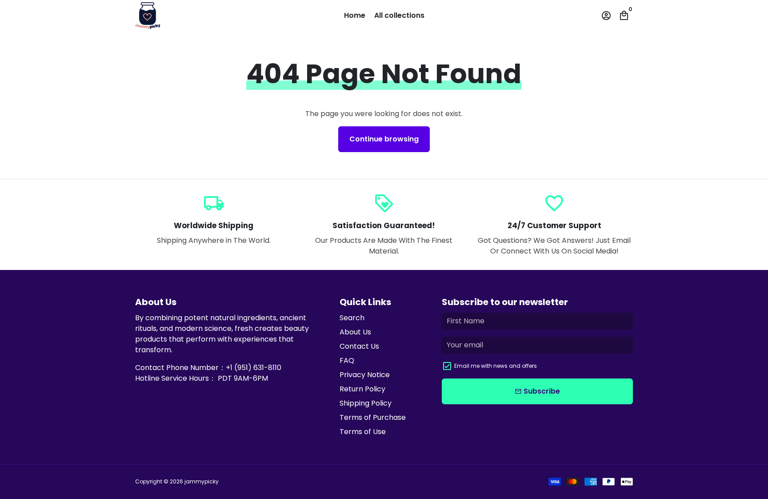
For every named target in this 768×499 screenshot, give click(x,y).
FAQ (347, 360)
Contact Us (359, 346)
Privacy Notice (365, 375)
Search (352, 318)
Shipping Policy (366, 403)
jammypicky (201, 481)
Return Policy (362, 389)
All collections (399, 15)
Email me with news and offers (495, 366)
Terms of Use (363, 432)
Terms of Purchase (373, 417)
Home (354, 15)
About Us (355, 332)
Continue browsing (384, 139)
